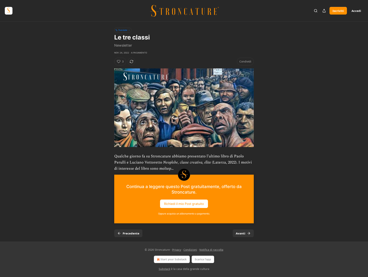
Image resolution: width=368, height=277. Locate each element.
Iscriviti (338, 11)
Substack (164, 269)
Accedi (356, 11)
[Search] (316, 11)
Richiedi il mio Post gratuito (184, 204)
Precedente (131, 233)
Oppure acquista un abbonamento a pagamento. (184, 213)
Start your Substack (173, 259)
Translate (122, 30)
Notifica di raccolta (211, 250)
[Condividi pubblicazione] (324, 11)
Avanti (240, 233)
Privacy (176, 250)
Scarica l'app (203, 259)
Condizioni (190, 250)
